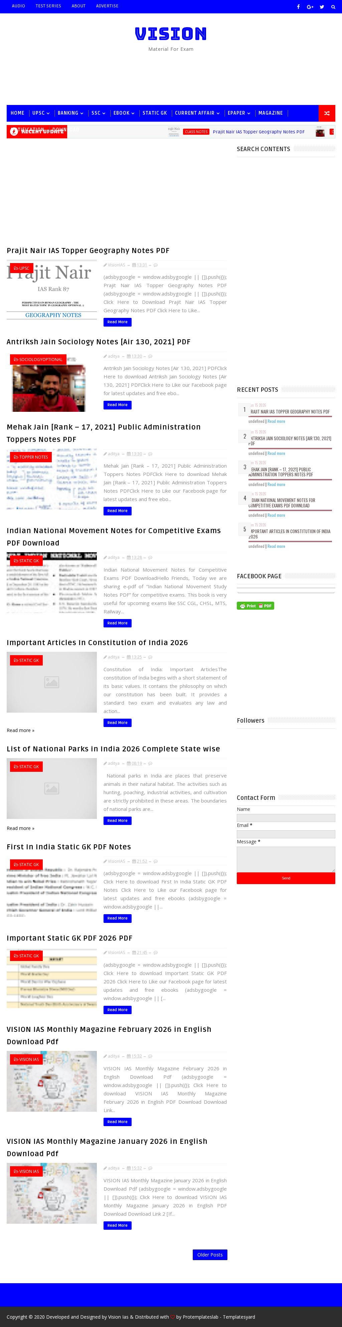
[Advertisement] (171, 78)
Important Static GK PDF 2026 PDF (70, 938)
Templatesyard (239, 1317)
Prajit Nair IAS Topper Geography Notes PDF (88, 250)
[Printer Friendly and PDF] (255, 605)
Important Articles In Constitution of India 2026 (97, 642)
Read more (276, 421)
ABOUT (79, 6)
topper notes (33, 457)
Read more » (20, 730)
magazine (271, 113)
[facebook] (299, 7)
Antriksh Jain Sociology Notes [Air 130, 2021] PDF (99, 342)
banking (68, 113)
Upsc (24, 268)
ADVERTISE (107, 6)
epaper (236, 113)
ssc (96, 113)
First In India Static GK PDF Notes (69, 847)
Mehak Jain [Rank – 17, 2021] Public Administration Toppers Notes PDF (280, 472)
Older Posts (210, 1254)
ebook (122, 113)
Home (17, 113)
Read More (118, 322)
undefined (256, 421)
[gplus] (310, 7)
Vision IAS (29, 1059)
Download (65, 130)
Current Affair (195, 113)
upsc (38, 113)
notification (27, 130)
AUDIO (18, 6)
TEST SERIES (48, 6)
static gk (155, 113)
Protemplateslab (200, 1317)
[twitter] (322, 7)
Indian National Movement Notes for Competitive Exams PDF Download (281, 503)
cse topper (323, 131)
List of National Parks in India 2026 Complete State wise (113, 749)
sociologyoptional (40, 359)
